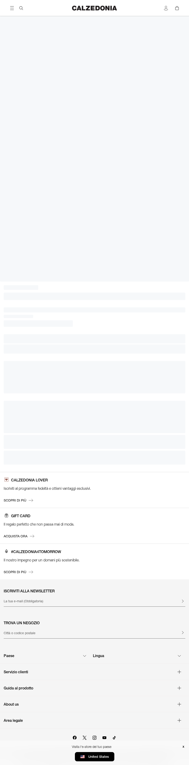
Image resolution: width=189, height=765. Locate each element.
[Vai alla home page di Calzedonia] (94, 8)
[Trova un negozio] (182, 632)
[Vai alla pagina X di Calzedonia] (85, 737)
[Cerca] (21, 8)
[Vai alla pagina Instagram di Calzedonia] (94, 737)
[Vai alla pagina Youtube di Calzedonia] (104, 737)
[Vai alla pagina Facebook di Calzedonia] (75, 737)
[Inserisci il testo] (182, 601)
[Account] (166, 8)
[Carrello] (177, 8)
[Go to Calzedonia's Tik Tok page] (114, 737)
